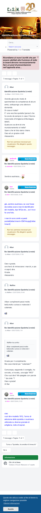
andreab (13, 158)
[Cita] (35, 92)
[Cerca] (33, 42)
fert (11, 187)
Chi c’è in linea (14, 462)
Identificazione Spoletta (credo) (18, 91)
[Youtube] (5, 492)
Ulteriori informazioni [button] (11, 503)
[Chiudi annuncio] (38, 57)
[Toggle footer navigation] (38, 492)
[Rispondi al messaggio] (4, 73)
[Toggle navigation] (38, 8)
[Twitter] (3, 492)
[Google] (7, 492)
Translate (26, 50)
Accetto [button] (11, 509)
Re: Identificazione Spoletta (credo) (19, 164)
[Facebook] (2, 492)
